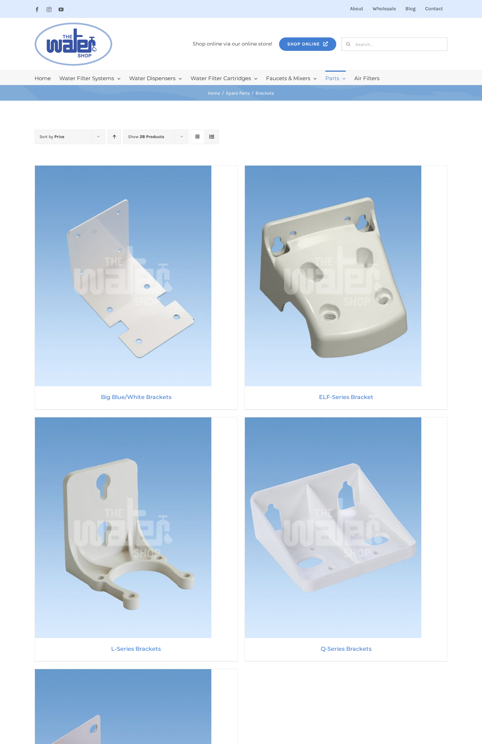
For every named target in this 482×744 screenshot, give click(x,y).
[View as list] (211, 137)
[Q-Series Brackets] (333, 421)
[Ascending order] (114, 137)
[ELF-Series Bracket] (333, 170)
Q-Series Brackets (346, 648)
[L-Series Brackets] (123, 421)
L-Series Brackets (136, 648)
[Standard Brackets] (123, 673)
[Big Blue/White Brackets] (123, 170)
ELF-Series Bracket (346, 397)
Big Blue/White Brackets (136, 397)
